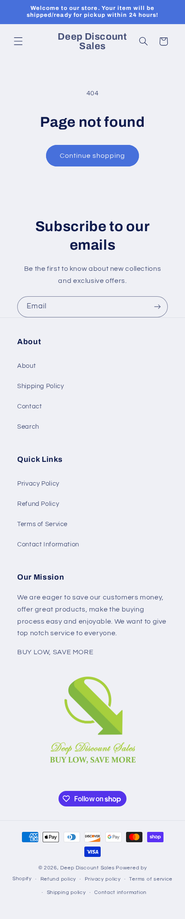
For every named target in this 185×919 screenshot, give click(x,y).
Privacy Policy (38, 483)
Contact (29, 406)
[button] (18, 41)
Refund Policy (38, 504)
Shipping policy (66, 892)
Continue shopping (93, 155)
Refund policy (58, 879)
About (26, 366)
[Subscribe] (157, 306)
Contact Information (48, 544)
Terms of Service (42, 524)
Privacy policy (103, 879)
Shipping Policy (40, 386)
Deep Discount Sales (87, 868)
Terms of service (151, 879)
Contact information (120, 892)
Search (28, 426)
